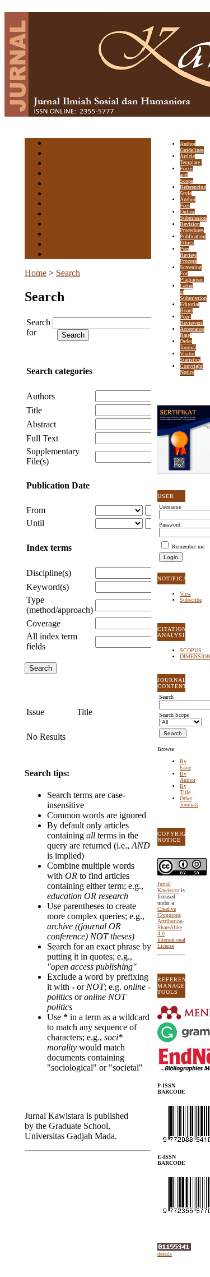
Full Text (42, 438)
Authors (40, 396)
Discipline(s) (48, 573)
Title (34, 410)
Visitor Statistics (190, 357)
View (185, 594)
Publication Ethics (193, 239)
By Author (187, 777)
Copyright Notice (191, 369)
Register (57, 174)
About (55, 154)
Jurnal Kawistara (168, 887)
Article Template (191, 159)
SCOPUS (191, 650)
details (164, 1254)
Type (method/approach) (59, 605)
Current (56, 194)
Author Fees (187, 202)
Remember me (188, 546)
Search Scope (174, 715)
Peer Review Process (188, 255)
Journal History (66, 245)
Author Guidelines (192, 147)
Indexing (58, 235)
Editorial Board (189, 307)
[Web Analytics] (174, 1249)
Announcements (67, 214)
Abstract (41, 424)
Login (54, 164)
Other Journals (189, 801)
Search (55, 184)
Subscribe (191, 600)
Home (54, 144)
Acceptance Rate (192, 332)
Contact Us (61, 255)
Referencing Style (193, 190)
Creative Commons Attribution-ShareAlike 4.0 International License (171, 927)
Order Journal (188, 344)
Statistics (59, 225)
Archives (58, 204)
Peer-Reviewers (191, 320)
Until (35, 523)
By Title (185, 789)
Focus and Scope (186, 174)
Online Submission (193, 215)
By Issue (185, 764)
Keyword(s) (47, 587)
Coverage (43, 623)
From (35, 510)
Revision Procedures (192, 227)
